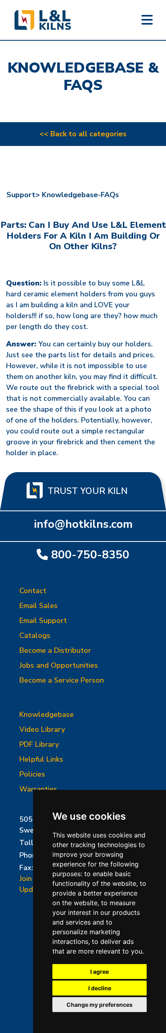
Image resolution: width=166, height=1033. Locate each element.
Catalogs (34, 635)
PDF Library (39, 744)
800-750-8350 (90, 554)
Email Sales (38, 605)
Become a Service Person (61, 680)
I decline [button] (99, 988)
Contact (32, 591)
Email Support (43, 620)
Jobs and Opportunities (58, 665)
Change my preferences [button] (99, 1004)
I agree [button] (99, 971)
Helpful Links (41, 759)
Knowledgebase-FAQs (80, 195)
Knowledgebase (46, 714)
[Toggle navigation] (147, 20)
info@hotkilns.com (83, 524)
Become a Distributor (55, 650)
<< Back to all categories (83, 134)
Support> (23, 195)
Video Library (42, 729)
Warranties (38, 789)
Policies (32, 774)
